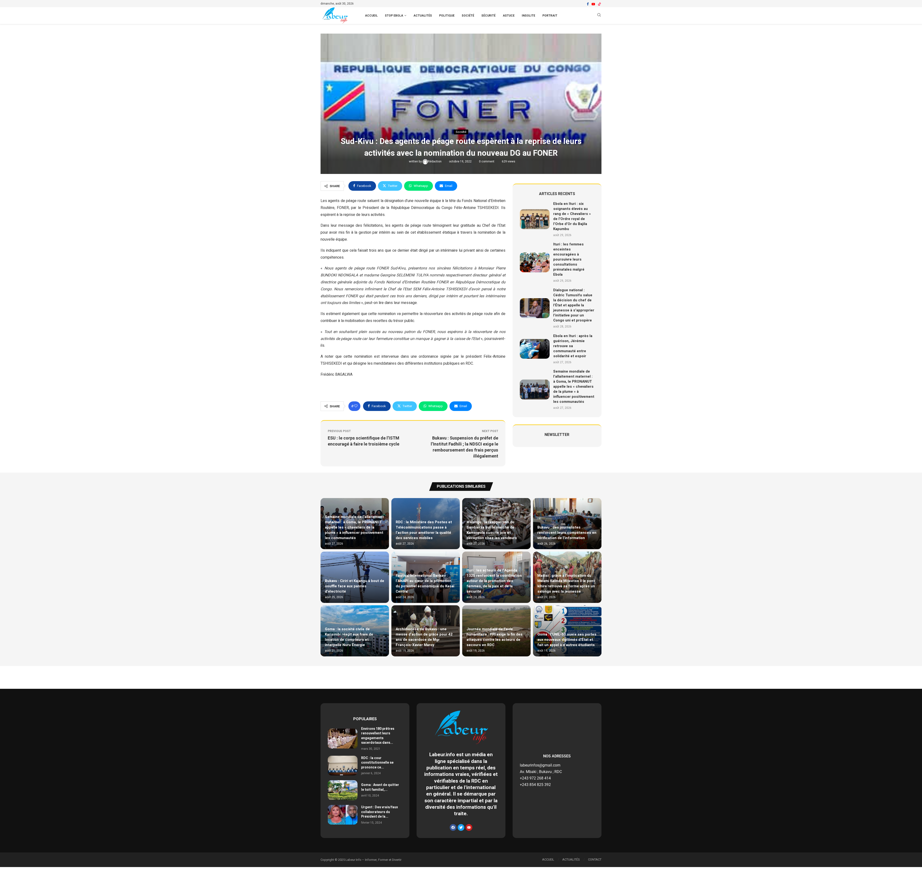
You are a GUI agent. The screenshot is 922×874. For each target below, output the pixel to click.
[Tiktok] (599, 4)
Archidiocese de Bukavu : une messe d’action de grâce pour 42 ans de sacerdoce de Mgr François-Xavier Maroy (424, 637)
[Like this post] (356, 406)
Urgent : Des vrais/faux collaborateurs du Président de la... (379, 812)
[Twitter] (461, 827)
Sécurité (488, 15)
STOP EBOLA (394, 15)
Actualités (422, 15)
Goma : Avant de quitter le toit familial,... (380, 787)
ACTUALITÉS (571, 859)
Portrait (549, 15)
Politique (447, 15)
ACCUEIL (371, 15)
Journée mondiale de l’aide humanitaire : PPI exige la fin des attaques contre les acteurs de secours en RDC (494, 637)
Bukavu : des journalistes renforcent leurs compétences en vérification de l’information (566, 533)
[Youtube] (593, 4)
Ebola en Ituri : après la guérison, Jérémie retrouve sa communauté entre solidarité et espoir (572, 346)
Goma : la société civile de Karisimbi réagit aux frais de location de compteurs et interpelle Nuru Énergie (349, 637)
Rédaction (435, 161)
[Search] (599, 15)
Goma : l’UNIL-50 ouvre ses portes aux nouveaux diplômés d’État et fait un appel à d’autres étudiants (566, 640)
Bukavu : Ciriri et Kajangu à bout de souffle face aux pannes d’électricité (354, 586)
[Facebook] (588, 4)
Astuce (509, 15)
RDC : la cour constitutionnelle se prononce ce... (377, 762)
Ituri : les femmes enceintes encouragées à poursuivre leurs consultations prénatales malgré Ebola (568, 259)
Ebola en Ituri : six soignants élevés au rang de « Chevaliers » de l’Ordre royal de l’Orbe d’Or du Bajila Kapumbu (572, 216)
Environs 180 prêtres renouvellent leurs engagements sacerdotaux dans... (377, 735)
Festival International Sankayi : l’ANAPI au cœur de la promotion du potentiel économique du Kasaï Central (425, 583)
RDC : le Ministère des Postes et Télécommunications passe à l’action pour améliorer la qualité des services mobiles (424, 530)
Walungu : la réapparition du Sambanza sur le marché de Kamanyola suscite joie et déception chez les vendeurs (492, 530)
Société (468, 15)
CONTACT (594, 859)
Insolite (528, 15)
